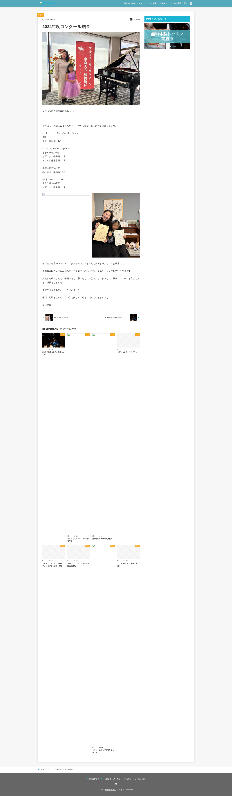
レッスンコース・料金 (147, 3)
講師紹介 (163, 3)
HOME (42, 769)
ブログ (40, 15)
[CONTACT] (191, 3)
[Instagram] (185, 3)
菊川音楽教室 (110, 790)
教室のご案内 (129, 3)
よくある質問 (176, 3)
